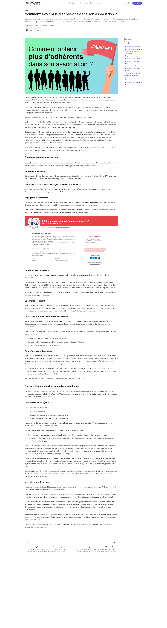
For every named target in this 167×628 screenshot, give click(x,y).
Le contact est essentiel (36, 301)
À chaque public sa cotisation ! (42, 157)
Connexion (127, 3)
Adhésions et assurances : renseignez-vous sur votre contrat (53, 184)
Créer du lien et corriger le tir (38, 402)
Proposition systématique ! (37, 482)
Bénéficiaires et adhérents (37, 270)
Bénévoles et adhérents (35, 171)
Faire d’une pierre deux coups (38, 351)
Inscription (137, 3)
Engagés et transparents (36, 198)
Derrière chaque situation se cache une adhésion (52, 386)
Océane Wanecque (34, 30)
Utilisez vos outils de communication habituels (46, 317)
